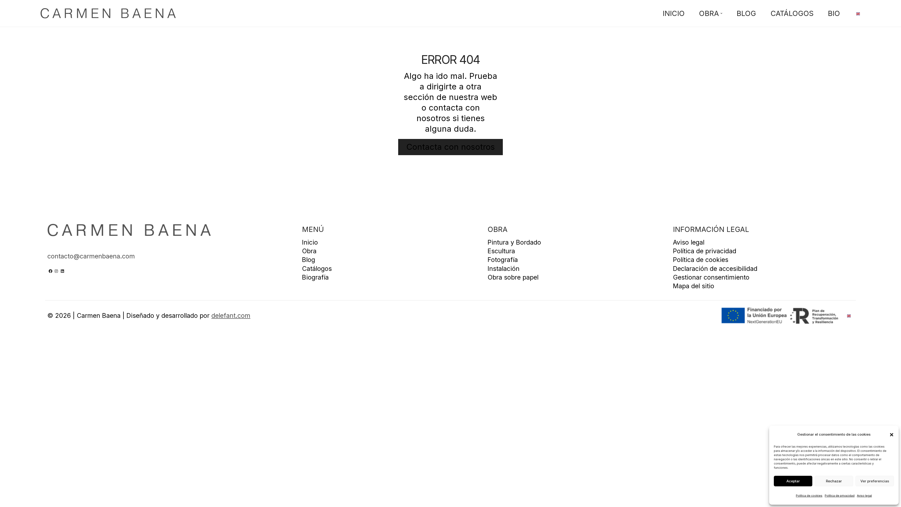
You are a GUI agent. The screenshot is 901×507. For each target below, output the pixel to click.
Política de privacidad (840, 495)
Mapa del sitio (693, 286)
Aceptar (793, 481)
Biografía (315, 277)
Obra (709, 13)
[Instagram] (56, 271)
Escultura (501, 251)
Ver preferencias (874, 481)
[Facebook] (50, 271)
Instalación (503, 268)
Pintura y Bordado (514, 242)
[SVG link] (108, 13)
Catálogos (792, 13)
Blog (746, 13)
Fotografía (503, 259)
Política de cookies (809, 495)
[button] (891, 434)
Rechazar (834, 481)
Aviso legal (864, 495)
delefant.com (230, 315)
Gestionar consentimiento (711, 277)
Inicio (674, 13)
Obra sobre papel (513, 277)
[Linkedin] (62, 271)
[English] (858, 13)
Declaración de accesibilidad (715, 268)
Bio (834, 13)
